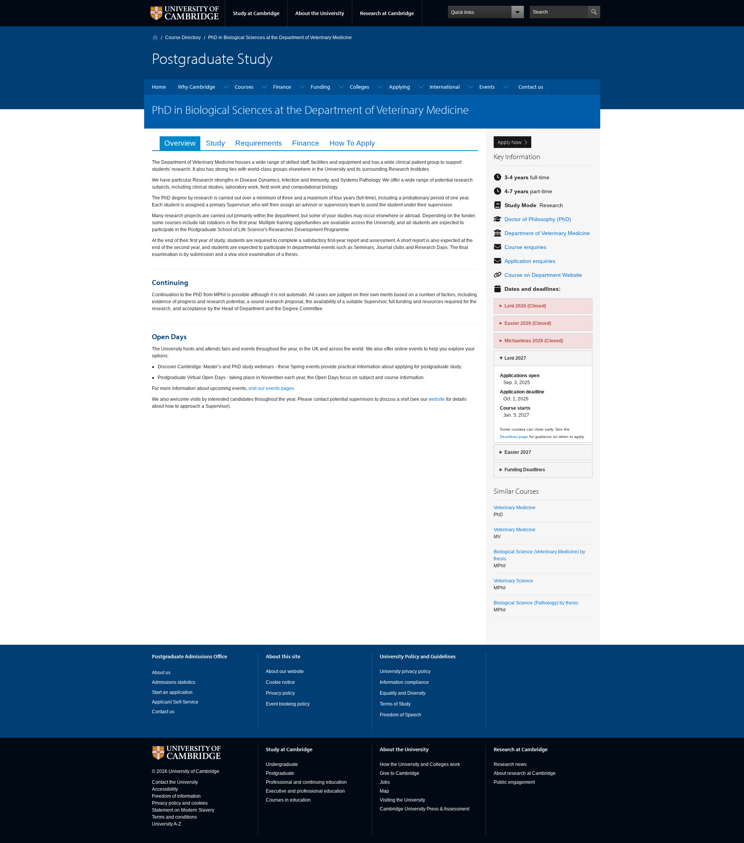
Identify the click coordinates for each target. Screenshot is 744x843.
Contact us (163, 711)
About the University (319, 13)
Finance (305, 143)
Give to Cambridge (399, 773)
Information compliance (404, 682)
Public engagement (514, 782)
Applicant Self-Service (175, 702)
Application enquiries (530, 261)
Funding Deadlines (525, 469)
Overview (180, 143)
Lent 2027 (515, 358)
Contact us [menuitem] (530, 86)
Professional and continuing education (306, 782)
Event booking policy (288, 704)
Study (215, 143)
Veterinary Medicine (515, 507)
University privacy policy (405, 671)
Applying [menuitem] (399, 86)
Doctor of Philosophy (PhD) (538, 219)
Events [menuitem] (487, 86)
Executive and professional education (305, 791)
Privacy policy (280, 693)
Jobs (385, 782)
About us (161, 672)
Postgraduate (280, 773)
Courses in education (288, 800)
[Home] (155, 37)
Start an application (172, 692)
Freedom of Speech (400, 715)
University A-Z (166, 824)
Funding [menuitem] (320, 86)
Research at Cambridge (387, 13)
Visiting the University (402, 800)
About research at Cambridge (525, 773)
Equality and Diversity (402, 693)
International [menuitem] (445, 86)
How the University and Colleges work (420, 764)
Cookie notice (280, 682)
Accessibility (165, 789)
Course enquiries (525, 247)
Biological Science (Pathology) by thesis (536, 603)
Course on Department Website (543, 275)
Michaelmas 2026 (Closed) (534, 340)
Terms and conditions (174, 817)
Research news (510, 764)
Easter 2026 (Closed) (528, 323)
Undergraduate (282, 764)
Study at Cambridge (256, 13)
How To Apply (352, 143)
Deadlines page (514, 436)
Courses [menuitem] (244, 86)
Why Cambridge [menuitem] (196, 86)
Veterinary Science (513, 581)
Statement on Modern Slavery (183, 810)
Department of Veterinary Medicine (547, 233)
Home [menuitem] (159, 86)
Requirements (258, 143)
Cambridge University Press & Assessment (424, 809)
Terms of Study (395, 704)
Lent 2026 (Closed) (525, 306)
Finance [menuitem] (282, 86)
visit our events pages (271, 388)
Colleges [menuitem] (359, 86)
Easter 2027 (518, 452)
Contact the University (175, 782)
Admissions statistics (173, 682)
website (436, 399)
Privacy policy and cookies (180, 803)
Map (384, 791)
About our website (285, 671)
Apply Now (510, 142)
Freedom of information (176, 796)
